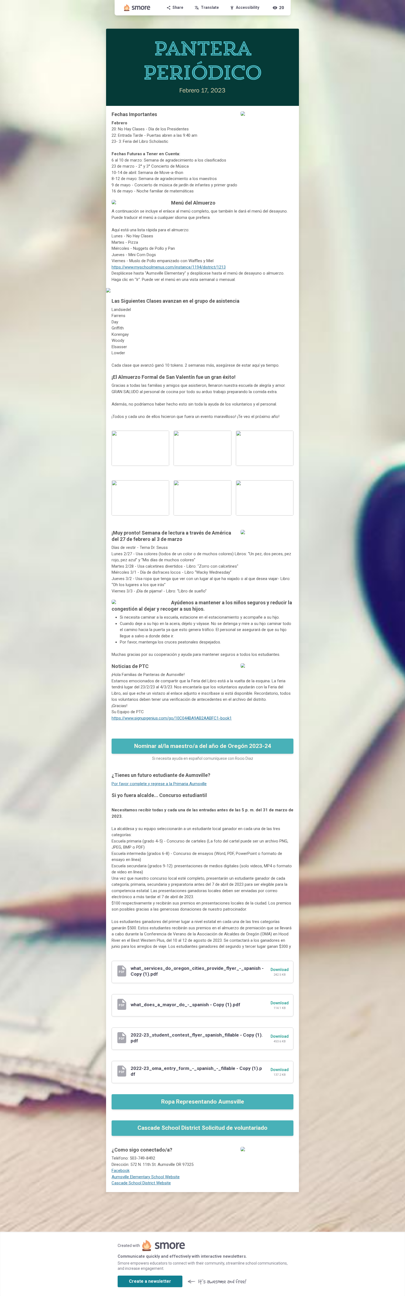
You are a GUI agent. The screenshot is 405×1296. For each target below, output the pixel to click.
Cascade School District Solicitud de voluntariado (202, 1128)
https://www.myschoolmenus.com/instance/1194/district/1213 (169, 267)
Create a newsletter (150, 1281)
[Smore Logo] (137, 7)
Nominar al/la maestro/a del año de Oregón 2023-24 (202, 746)
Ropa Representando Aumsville (202, 1101)
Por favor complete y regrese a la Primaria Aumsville (159, 783)
